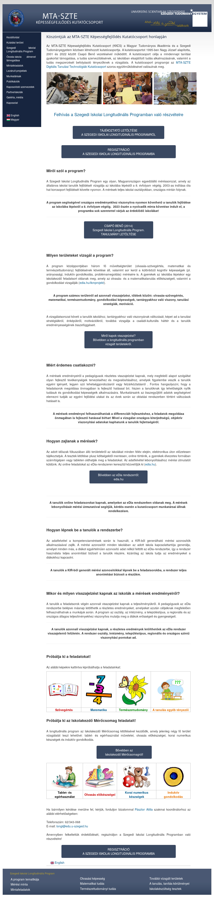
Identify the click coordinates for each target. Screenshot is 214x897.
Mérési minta (19, 884)
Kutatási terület (14, 42)
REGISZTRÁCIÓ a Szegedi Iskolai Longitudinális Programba (119, 151)
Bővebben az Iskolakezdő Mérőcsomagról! (124, 752)
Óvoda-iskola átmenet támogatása (21, 58)
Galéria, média (14, 97)
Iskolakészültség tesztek (165, 889)
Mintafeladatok (14, 65)
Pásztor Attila (144, 809)
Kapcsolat (12, 102)
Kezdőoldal (12, 37)
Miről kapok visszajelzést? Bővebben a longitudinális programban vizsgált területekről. (118, 339)
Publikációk (13, 81)
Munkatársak (13, 76)
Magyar (14, 119)
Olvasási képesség (92, 878)
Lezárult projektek (16, 70)
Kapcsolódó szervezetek (20, 86)
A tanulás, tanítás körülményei (169, 883)
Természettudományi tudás (98, 889)
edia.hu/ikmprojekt (92, 283)
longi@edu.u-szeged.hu (72, 826)
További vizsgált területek (166, 878)
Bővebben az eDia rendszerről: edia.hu (118, 477)
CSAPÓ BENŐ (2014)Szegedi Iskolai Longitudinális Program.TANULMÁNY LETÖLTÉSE (119, 230)
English (14, 115)
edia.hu (150, 464)
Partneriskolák (14, 92)
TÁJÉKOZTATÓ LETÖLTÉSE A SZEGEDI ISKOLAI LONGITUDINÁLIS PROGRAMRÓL (118, 132)
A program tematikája (25, 879)
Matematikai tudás (92, 883)
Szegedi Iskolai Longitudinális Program (21, 49)
